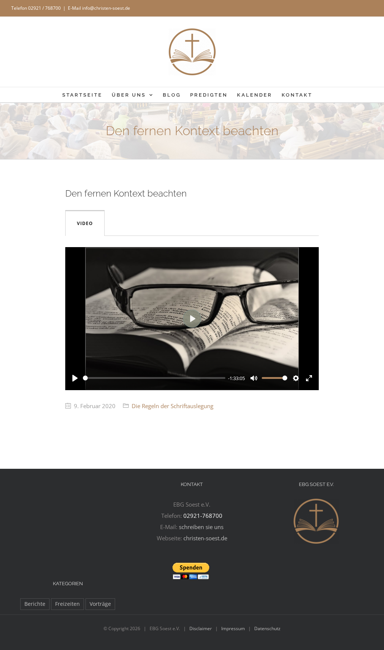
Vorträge (100, 604)
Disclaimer (200, 628)
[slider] (154, 378)
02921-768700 (202, 515)
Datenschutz (267, 628)
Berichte (34, 604)
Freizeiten (67, 604)
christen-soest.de (205, 538)
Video (85, 223)
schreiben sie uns (201, 527)
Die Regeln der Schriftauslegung (172, 406)
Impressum (233, 628)
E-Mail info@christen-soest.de (99, 8)
